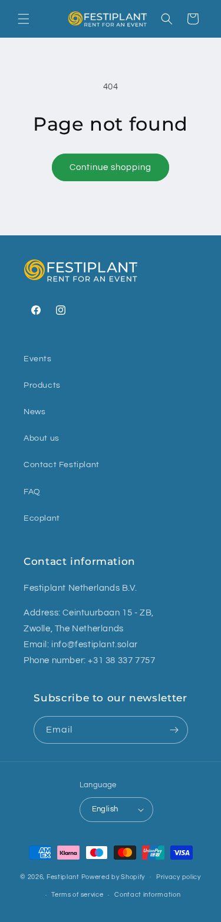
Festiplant (64, 876)
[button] (24, 19)
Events (38, 359)
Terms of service (77, 894)
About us (42, 438)
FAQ (32, 492)
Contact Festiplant (62, 465)
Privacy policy (178, 877)
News (34, 412)
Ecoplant (42, 518)
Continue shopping (110, 167)
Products (42, 385)
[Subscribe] (174, 730)
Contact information (147, 894)
